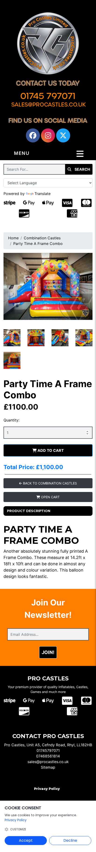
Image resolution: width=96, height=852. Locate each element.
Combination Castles (42, 238)
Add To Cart (50, 450)
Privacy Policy (47, 789)
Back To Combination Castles (49, 483)
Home (13, 238)
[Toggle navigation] (80, 153)
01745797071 (48, 750)
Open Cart (50, 497)
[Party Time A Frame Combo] (48, 286)
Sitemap (48, 767)
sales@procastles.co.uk (48, 761)
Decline (70, 840)
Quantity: (11, 420)
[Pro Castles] (48, 43)
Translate (42, 193)
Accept (26, 840)
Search (82, 169)
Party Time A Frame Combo (38, 243)
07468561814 (48, 756)
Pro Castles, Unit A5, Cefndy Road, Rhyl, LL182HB (48, 744)
